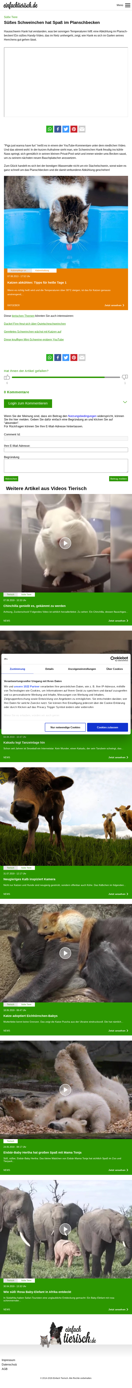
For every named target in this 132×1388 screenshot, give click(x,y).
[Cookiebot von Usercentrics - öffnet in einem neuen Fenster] (113, 658)
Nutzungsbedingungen (82, 416)
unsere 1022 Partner (27, 686)
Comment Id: (12, 434)
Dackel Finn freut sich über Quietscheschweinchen (35, 323)
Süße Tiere (11, 17)
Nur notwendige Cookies (65, 727)
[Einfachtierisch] (20, 5)
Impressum (8, 1360)
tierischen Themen (23, 315)
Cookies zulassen (107, 727)
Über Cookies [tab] (114, 668)
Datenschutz (9, 1364)
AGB (5, 1369)
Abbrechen (11, 478)
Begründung (11, 457)
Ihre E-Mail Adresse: (17, 445)
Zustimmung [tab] (17, 668)
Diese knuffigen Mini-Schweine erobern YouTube (34, 339)
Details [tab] (49, 668)
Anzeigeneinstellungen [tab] (82, 668)
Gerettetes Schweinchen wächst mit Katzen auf (32, 331)
